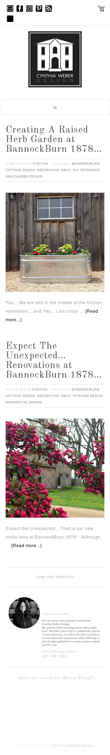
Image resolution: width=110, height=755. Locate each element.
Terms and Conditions (55, 577)
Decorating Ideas (54, 170)
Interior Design (88, 396)
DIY (75, 170)
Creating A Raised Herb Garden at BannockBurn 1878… (54, 139)
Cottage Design (20, 170)
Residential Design (24, 402)
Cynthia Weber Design (72, 746)
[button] (55, 107)
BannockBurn (86, 163)
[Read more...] (26, 545)
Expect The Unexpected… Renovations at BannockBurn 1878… (54, 361)
